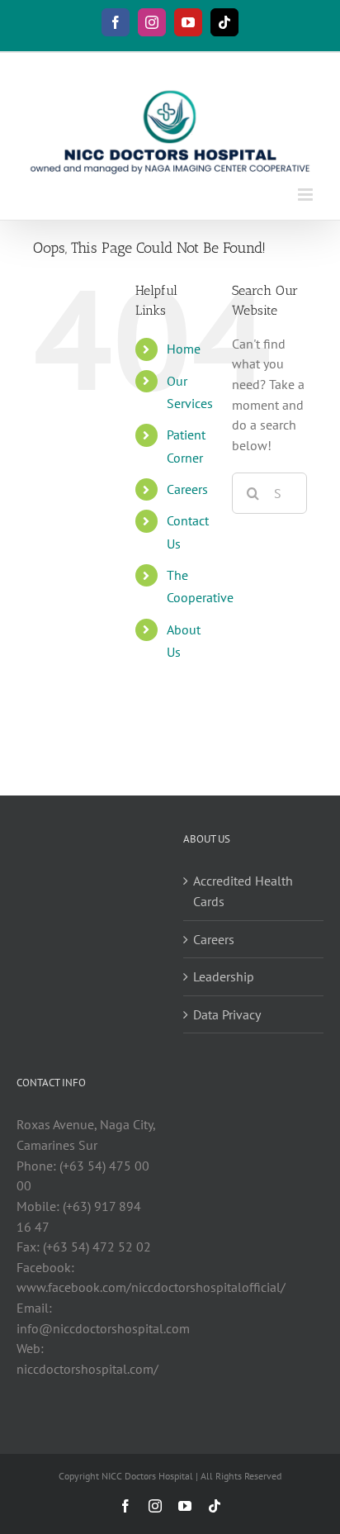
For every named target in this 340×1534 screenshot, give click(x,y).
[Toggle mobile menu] (306, 194)
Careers (187, 489)
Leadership (223, 976)
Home (184, 348)
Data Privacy (227, 1014)
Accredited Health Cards (243, 890)
